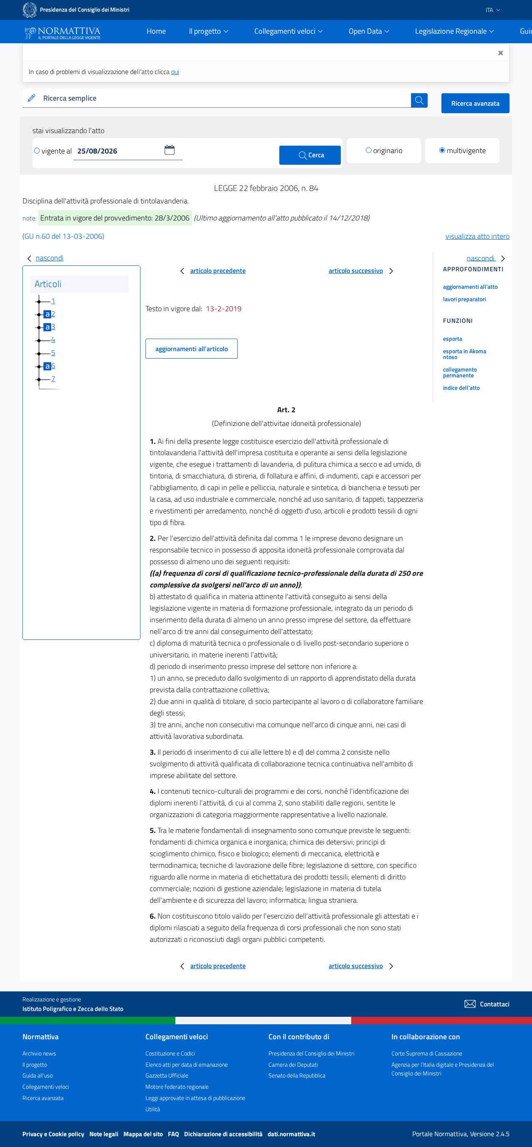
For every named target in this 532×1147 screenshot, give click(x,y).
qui (175, 72)
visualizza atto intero (478, 236)
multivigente (466, 150)
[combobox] (225, 98)
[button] (169, 149)
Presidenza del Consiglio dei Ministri (311, 1053)
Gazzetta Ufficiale (166, 1075)
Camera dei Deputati (293, 1064)
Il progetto (34, 1064)
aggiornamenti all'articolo (191, 349)
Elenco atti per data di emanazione (186, 1064)
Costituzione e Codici (170, 1053)
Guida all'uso (37, 1075)
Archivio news (39, 1053)
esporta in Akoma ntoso (464, 354)
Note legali (104, 1134)
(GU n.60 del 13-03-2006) (63, 236)
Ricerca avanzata (475, 103)
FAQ (174, 1134)
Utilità (152, 1109)
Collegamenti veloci (45, 1086)
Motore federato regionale (177, 1086)
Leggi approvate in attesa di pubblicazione (195, 1097)
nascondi (50, 257)
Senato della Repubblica (296, 1075)
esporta (452, 338)
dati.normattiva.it (291, 1134)
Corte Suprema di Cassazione (427, 1053)
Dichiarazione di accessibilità (224, 1134)
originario (387, 150)
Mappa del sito (143, 1134)
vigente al (58, 150)
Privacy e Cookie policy (54, 1134)
